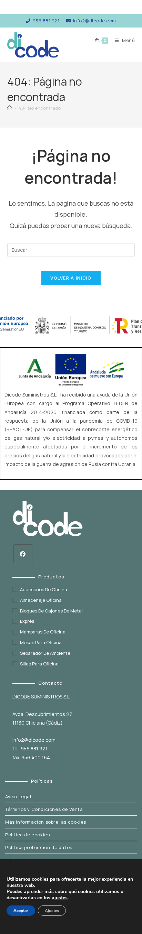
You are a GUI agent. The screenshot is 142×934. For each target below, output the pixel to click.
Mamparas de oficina (42, 632)
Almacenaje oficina (41, 600)
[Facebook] (22, 553)
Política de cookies (27, 835)
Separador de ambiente (45, 653)
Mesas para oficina (41, 642)
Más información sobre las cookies (45, 822)
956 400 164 (35, 757)
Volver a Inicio (71, 278)
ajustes (60, 898)
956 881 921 (46, 21)
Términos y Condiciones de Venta (44, 809)
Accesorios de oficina (43, 589)
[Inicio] (9, 108)
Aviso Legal (18, 796)
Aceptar (20, 910)
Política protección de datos (38, 847)
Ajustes (52, 910)
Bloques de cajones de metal (51, 611)
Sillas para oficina (39, 664)
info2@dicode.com (94, 21)
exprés (27, 621)
